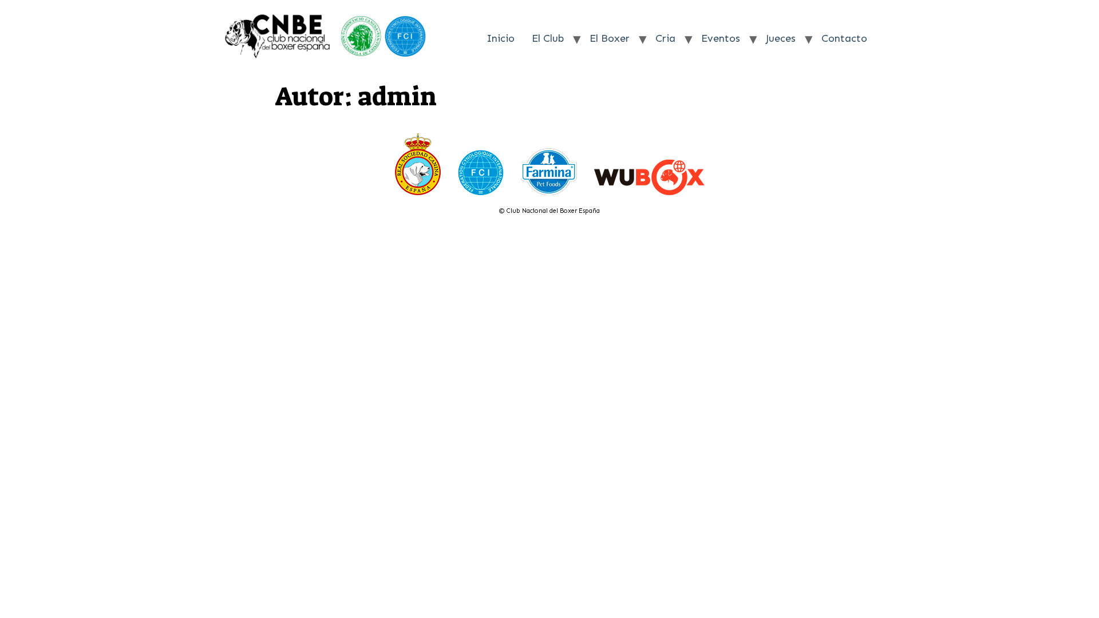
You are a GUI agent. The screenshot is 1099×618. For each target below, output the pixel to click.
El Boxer (610, 38)
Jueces (781, 38)
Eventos (720, 38)
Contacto (844, 38)
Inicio (501, 38)
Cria (665, 38)
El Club (548, 38)
